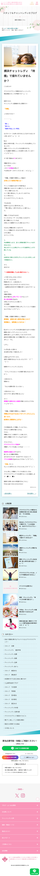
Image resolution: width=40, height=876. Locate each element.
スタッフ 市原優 (10, 691)
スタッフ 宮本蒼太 (11, 695)
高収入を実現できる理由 (12, 724)
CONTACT (32, 4)
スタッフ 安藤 (9, 646)
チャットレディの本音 (11, 708)
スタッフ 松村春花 (11, 699)
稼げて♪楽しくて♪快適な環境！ (15, 720)
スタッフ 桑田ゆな (11, 671)
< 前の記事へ (8, 493)
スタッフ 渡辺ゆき (11, 703)
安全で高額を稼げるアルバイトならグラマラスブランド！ (20, 640)
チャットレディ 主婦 (11, 662)
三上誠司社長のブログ (11, 683)
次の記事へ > (31, 493)
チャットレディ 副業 (11, 658)
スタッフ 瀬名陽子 (11, 675)
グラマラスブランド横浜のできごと (15, 716)
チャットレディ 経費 (11, 654)
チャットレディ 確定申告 (13, 650)
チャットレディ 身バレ (11, 666)
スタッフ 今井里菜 (11, 687)
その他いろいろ (9, 728)
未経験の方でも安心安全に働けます (15, 679)
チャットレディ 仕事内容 (12, 712)
